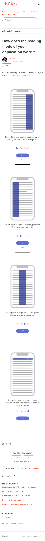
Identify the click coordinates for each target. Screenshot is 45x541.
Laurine (12, 58)
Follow (7, 65)
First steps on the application (14, 491)
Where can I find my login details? (16, 496)
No (28, 457)
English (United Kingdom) (30, 536)
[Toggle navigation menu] (39, 4)
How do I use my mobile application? (17, 504)
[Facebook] (3, 444)
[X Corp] (7, 444)
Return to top (8, 476)
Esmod (4, 12)
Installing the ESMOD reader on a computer (20, 487)
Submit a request (32, 468)
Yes (16, 457)
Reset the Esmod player (12, 500)
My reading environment (19, 12)
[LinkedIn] (10, 444)
